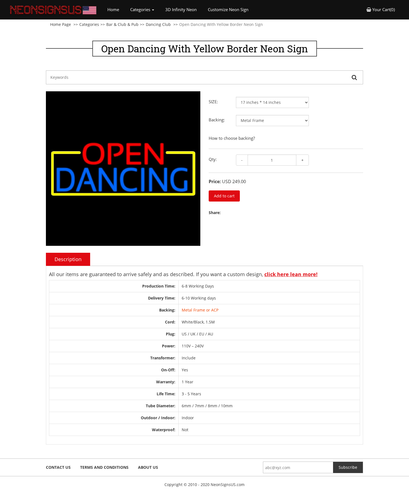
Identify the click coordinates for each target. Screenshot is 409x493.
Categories (89, 24)
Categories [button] (140, 9)
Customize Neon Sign (228, 9)
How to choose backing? (232, 138)
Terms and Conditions (104, 467)
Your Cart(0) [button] (383, 9)
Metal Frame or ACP (200, 310)
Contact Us (58, 467)
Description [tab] (68, 259)
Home (116, 9)
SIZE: (213, 101)
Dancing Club (158, 24)
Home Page (60, 24)
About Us (148, 467)
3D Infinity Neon (181, 9)
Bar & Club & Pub (122, 24)
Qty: (213, 159)
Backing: (217, 119)
